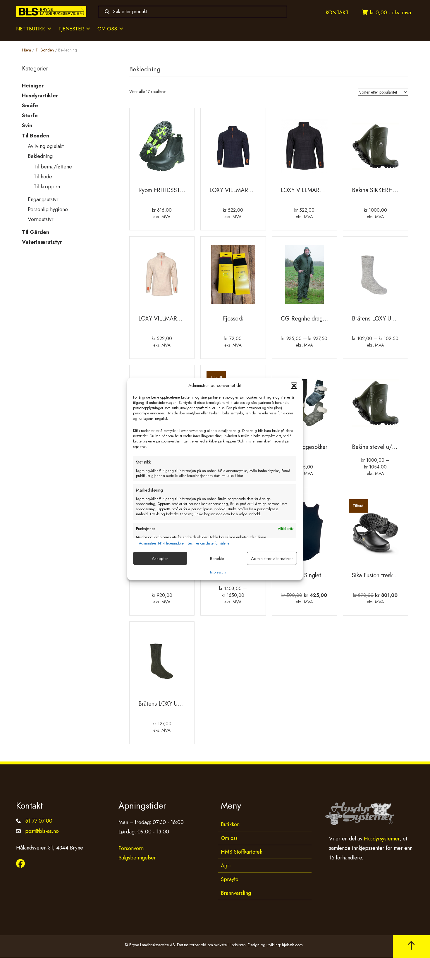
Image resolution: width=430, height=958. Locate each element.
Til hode (43, 176)
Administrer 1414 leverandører (162, 543)
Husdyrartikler (40, 95)
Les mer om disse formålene (208, 543)
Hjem (26, 50)
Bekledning (40, 156)
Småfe (30, 105)
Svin (27, 125)
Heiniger (33, 85)
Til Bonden (44, 50)
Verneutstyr (41, 219)
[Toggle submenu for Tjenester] (88, 28)
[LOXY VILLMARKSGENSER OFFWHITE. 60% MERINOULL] (161, 276)
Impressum (218, 572)
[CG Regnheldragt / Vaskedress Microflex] (304, 276)
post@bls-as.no (42, 831)
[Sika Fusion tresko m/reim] (375, 533)
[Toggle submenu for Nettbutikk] (49, 28)
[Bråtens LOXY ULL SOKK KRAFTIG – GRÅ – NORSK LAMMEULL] (375, 276)
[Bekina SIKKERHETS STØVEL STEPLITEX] (375, 148)
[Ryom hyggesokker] (304, 405)
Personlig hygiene (48, 209)
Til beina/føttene (53, 166)
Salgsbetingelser (137, 857)
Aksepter (160, 558)
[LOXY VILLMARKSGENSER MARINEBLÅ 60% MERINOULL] (233, 148)
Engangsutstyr (43, 199)
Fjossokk (233, 318)
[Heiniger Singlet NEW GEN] (304, 533)
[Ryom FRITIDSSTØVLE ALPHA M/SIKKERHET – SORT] (161, 148)
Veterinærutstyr (42, 242)
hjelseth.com (292, 945)
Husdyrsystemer (382, 838)
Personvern (131, 848)
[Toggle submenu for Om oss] (121, 28)
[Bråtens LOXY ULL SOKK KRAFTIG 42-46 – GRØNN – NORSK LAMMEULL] (161, 662)
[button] (294, 386)
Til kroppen (47, 186)
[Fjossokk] (233, 276)
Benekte (217, 558)
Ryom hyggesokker (304, 447)
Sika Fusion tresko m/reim (383, 575)
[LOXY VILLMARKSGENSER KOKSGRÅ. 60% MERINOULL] (304, 148)
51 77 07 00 (38, 821)
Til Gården (35, 232)
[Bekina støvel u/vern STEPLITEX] (375, 405)
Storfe (30, 115)
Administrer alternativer (272, 558)
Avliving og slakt (46, 146)
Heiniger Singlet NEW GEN (316, 575)
